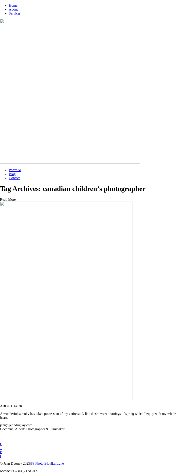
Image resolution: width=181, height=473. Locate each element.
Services (15, 13)
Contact (14, 178)
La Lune (58, 463)
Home (13, 5)
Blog (12, 174)
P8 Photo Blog (41, 463)
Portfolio (15, 170)
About (13, 9)
